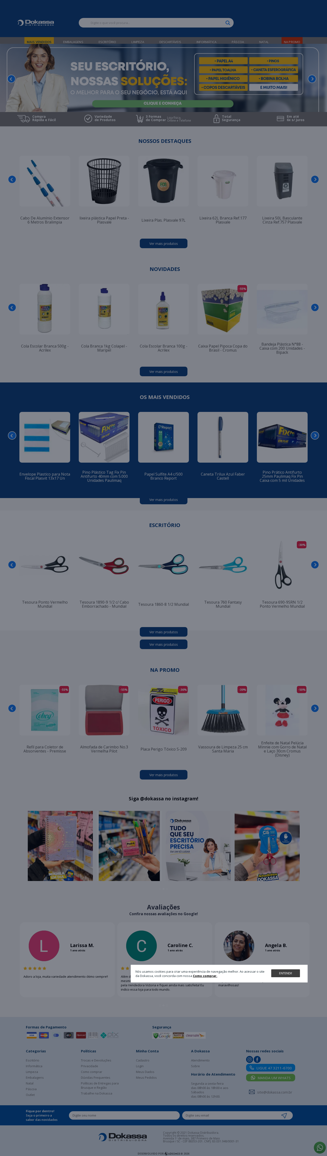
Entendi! (285, 973)
